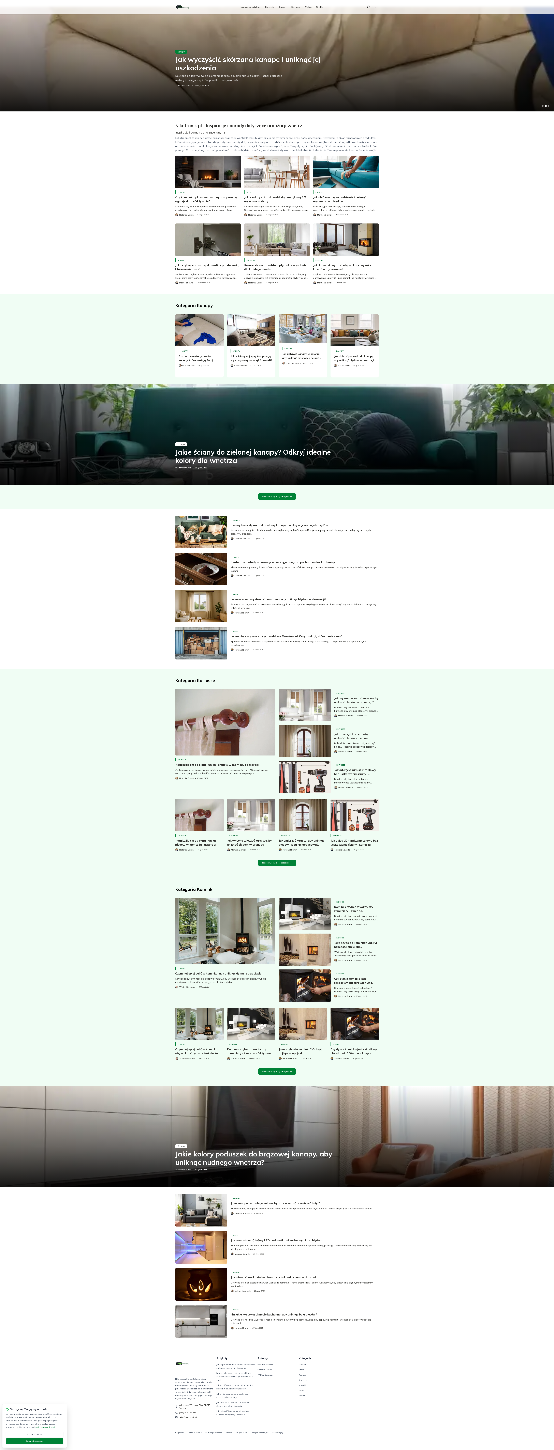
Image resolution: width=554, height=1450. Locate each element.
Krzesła (302, 1364)
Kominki (269, 6)
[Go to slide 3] (548, 106)
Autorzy (263, 1358)
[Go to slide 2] (545, 106)
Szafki (319, 6)
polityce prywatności (45, 1427)
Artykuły (222, 1358)
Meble (308, 6)
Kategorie (305, 1358)
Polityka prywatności (213, 1433)
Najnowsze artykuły (250, 6)
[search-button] (368, 7)
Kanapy (282, 6)
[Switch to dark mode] (376, 7)
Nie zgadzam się (35, 1434)
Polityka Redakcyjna (260, 1433)
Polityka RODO (242, 1433)
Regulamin (179, 1433)
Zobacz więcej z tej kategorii (275, 496)
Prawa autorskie (195, 1433)
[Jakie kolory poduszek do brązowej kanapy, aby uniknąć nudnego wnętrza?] (277, 1136)
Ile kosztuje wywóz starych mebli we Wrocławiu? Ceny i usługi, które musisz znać (234, 1376)
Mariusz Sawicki (265, 1364)
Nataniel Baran (265, 1369)
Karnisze (295, 6)
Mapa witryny (277, 1433)
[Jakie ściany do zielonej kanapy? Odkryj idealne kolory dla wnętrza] (277, 434)
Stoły (301, 1369)
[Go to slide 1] (543, 106)
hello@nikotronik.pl (188, 1417)
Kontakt (229, 1433)
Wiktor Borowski (183, 85)
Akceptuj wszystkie (35, 1441)
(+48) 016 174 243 (187, 1412)
